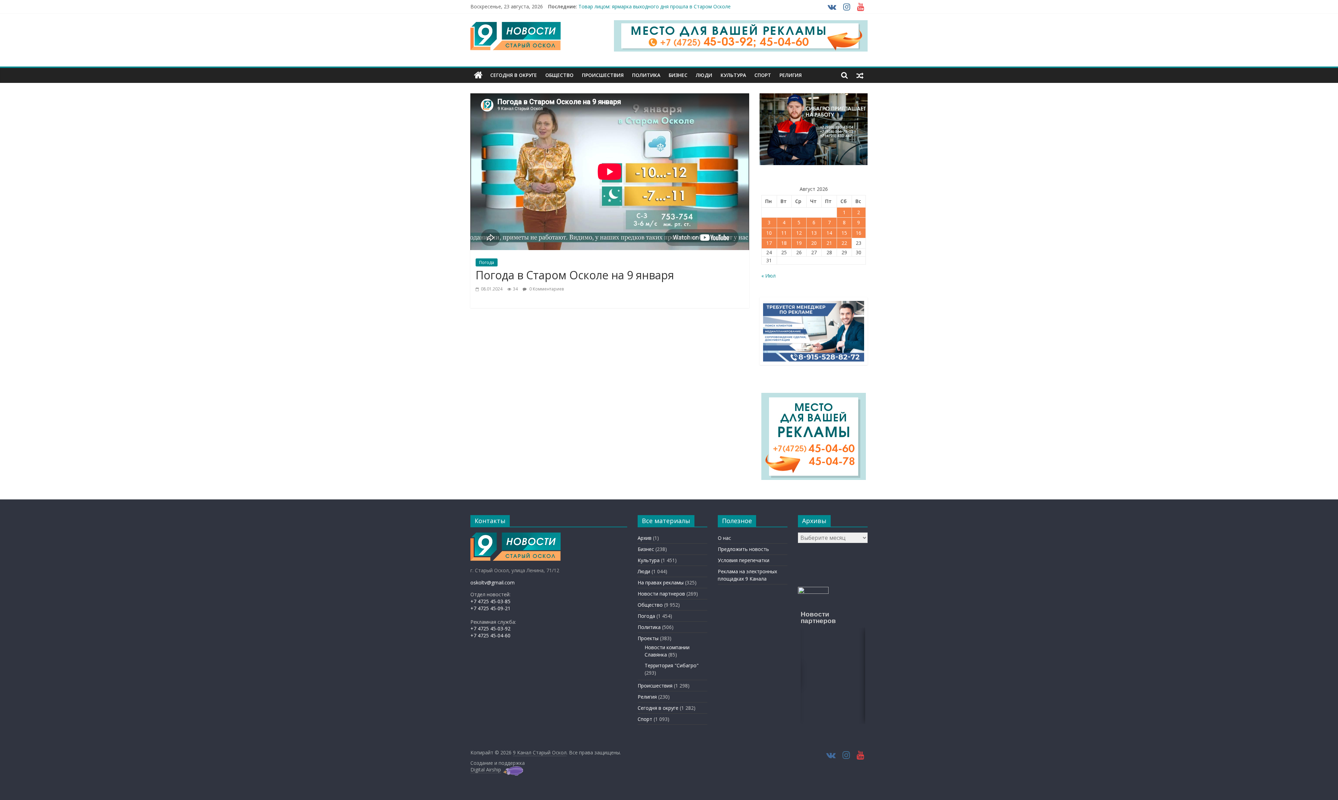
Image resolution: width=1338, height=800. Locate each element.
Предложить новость (743, 549)
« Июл (768, 275)
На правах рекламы (661, 582)
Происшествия (603, 75)
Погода (486, 262)
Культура (733, 75)
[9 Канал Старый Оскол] (478, 75)
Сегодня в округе (513, 75)
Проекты (648, 638)
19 (799, 243)
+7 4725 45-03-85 (490, 601)
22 (844, 243)
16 (858, 233)
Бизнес (678, 75)
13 (814, 233)
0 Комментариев (546, 289)
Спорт (762, 75)
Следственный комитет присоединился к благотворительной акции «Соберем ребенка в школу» (693, 6)
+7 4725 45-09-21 (490, 608)
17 (769, 243)
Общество (559, 75)
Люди (704, 75)
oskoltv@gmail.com (492, 582)
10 (769, 233)
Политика (646, 75)
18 (784, 243)
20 (814, 243)
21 (829, 243)
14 (829, 233)
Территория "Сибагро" (672, 665)
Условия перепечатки (743, 560)
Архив (645, 538)
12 (799, 233)
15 (844, 233)
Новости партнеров (661, 593)
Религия (790, 75)
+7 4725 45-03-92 (490, 628)
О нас (724, 538)
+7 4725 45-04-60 (490, 635)
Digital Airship (485, 769)
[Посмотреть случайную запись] (860, 75)
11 (784, 233)
